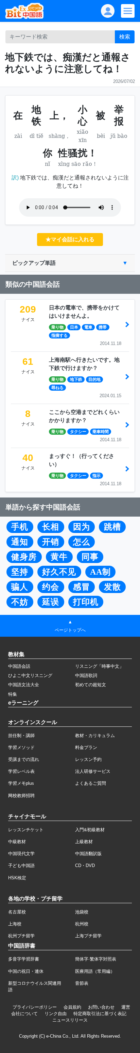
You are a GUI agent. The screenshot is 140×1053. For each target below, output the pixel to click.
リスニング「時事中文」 (99, 666)
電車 (88, 327)
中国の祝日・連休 (25, 971)
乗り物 (57, 327)
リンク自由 (56, 1013)
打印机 (86, 601)
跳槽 (112, 526)
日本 (74, 327)
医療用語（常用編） (95, 971)
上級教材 (84, 841)
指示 (96, 475)
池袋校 (81, 911)
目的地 (94, 379)
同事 (90, 556)
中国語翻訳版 (88, 853)
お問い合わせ (101, 1007)
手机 (19, 526)
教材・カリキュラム (95, 735)
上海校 (14, 923)
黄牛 (59, 556)
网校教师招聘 (21, 795)
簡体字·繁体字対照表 (95, 959)
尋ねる (57, 387)
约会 (50, 586)
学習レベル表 (21, 771)
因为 (81, 526)
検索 (124, 37)
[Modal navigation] (128, 11)
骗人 (19, 586)
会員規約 (72, 1007)
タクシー (78, 431)
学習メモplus (21, 783)
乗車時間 (100, 431)
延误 (50, 601)
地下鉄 (76, 379)
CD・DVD (85, 865)
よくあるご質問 (90, 783)
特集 (12, 694)
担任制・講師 (21, 735)
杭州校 (81, 923)
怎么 (81, 541)
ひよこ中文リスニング (30, 675)
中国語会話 (19, 666)
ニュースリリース (70, 1020)
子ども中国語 (21, 865)
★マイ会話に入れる (70, 239)
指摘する (59, 335)
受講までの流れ (23, 759)
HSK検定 (17, 877)
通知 (19, 541)
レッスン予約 (88, 759)
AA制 (100, 571)
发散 (112, 586)
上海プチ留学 (88, 935)
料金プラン (86, 747)
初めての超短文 (90, 684)
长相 (50, 526)
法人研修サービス (92, 771)
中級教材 (17, 841)
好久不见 (59, 571)
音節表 (81, 983)
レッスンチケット (25, 829)
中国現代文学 (21, 853)
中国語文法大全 (23, 684)
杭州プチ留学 (21, 935)
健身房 (24, 556)
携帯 (103, 327)
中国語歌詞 (86, 675)
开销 (50, 541)
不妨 (19, 601)
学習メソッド (21, 747)
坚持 (19, 571)
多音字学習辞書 (23, 959)
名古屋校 (17, 911)
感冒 (81, 586)
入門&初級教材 (90, 829)
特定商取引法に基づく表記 (99, 1013)
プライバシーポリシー (35, 1007)
